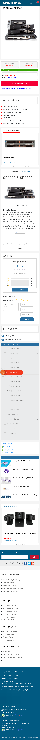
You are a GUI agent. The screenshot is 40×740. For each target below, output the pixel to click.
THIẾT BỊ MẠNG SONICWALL (15, 395)
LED (3, 660)
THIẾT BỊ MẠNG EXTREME (14, 348)
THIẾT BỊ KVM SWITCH (13, 405)
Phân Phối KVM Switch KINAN (21, 486)
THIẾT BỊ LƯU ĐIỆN (8, 640)
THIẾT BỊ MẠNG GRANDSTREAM (16, 400)
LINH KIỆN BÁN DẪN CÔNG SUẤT (12, 657)
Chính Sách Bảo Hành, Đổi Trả (11, 591)
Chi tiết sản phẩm (11, 171)
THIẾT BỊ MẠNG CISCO (13, 353)
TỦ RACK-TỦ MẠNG (8, 637)
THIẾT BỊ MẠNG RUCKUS (14, 391)
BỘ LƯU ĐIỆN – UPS (12, 424)
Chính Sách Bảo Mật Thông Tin (11, 594)
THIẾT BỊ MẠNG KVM (8, 617)
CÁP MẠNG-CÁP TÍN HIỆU (10, 631)
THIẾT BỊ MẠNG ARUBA (13, 386)
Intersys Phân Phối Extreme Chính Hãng (24, 461)
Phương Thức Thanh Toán (9, 585)
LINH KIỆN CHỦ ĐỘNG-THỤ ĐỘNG (12, 654)
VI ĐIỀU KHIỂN (6, 652)
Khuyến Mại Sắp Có (8, 443)
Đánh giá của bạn (8, 300)
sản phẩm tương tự (11, 131)
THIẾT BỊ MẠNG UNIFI (13, 367)
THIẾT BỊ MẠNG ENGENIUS (14, 376)
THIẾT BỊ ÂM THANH (12, 433)
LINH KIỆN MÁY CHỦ (12, 414)
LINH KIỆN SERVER (8, 620)
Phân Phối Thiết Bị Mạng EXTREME (23, 478)
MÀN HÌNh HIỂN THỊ (12, 438)
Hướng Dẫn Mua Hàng (8, 582)
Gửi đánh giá (20, 289)
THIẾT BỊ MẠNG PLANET (13, 409)
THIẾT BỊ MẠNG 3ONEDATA (14, 358)
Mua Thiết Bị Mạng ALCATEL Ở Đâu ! (23, 469)
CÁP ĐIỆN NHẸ (11, 428)
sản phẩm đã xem (10, 507)
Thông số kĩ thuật (28, 171)
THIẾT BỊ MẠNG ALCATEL (14, 381)
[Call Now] (2, 372)
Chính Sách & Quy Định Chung (11, 580)
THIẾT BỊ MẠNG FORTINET (14, 362)
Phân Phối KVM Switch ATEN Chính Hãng (25, 495)
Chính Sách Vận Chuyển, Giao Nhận (12, 588)
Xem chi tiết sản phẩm (10, 162)
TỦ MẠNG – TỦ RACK (13, 419)
